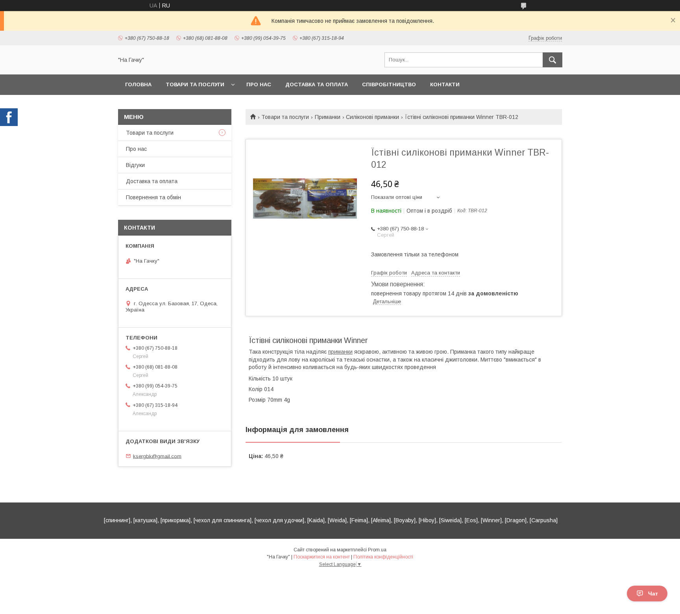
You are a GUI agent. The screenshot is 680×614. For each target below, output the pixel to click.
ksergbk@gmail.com (157, 456)
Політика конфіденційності (383, 557)
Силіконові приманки (372, 117)
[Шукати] (552, 59)
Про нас (258, 84)
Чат (653, 593)
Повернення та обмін (153, 197)
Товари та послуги (195, 84)
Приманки (327, 117)
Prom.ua (377, 550)
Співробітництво (389, 84)
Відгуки (135, 165)
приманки (340, 352)
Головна (138, 84)
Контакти (445, 84)
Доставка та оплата (316, 84)
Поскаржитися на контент (322, 557)
